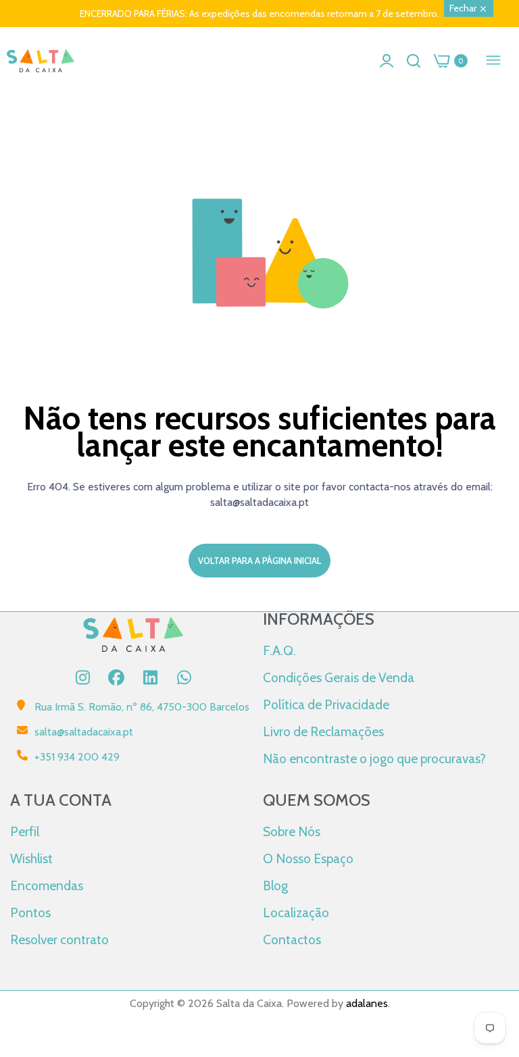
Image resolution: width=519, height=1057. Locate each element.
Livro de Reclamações (323, 731)
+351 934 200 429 (77, 756)
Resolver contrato (59, 939)
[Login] (386, 61)
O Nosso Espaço (308, 858)
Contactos (292, 939)
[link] (492, 945)
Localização (296, 912)
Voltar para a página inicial (259, 560)
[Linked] (150, 677)
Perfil (24, 831)
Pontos (30, 912)
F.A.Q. (279, 650)
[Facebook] (116, 677)
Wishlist (31, 858)
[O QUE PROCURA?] (413, 61)
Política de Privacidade (326, 704)
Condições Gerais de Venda (338, 677)
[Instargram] (82, 677)
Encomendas (46, 885)
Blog (275, 885)
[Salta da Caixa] (40, 61)
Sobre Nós (291, 831)
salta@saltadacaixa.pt (83, 731)
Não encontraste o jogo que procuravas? (374, 758)
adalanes (367, 1003)
